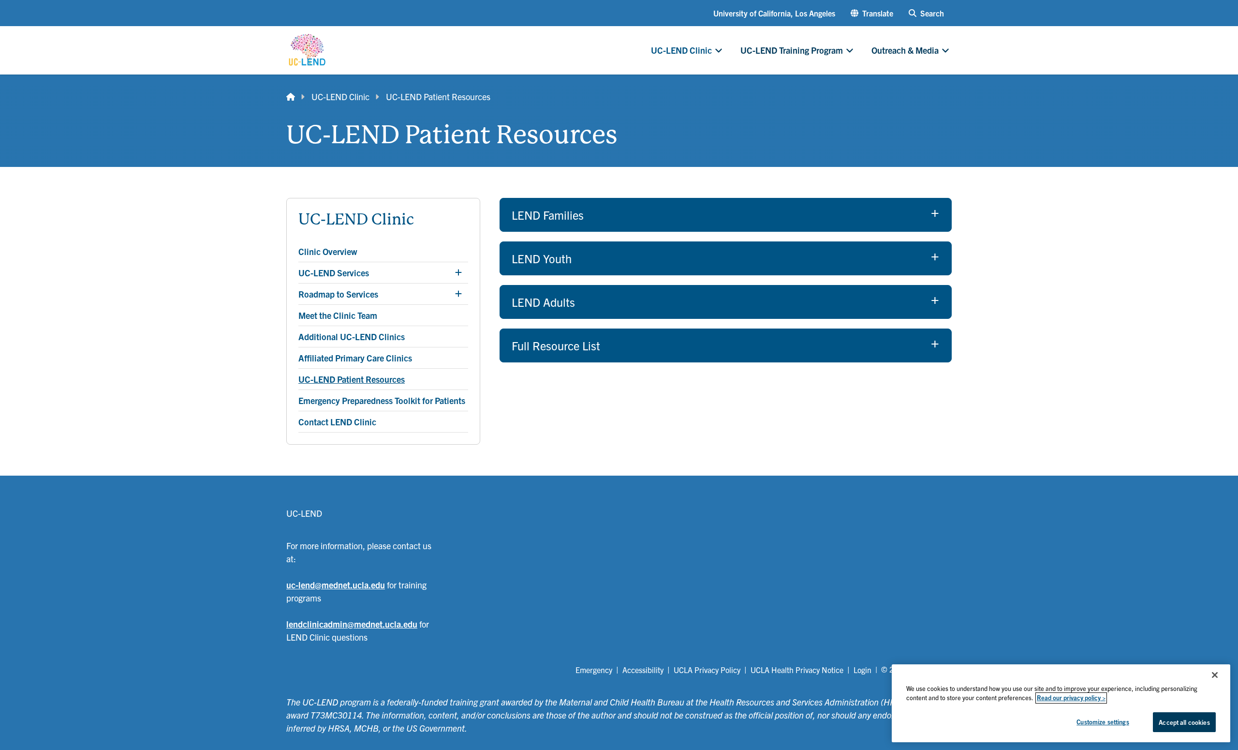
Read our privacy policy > (1071, 698)
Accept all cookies (1184, 722)
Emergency (593, 670)
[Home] (290, 96)
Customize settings (1102, 722)
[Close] (1214, 675)
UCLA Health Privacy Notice (797, 670)
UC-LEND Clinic (340, 96)
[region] (1061, 703)
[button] (872, 13)
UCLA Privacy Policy (707, 670)
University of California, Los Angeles (774, 13)
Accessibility (642, 670)
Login (862, 670)
